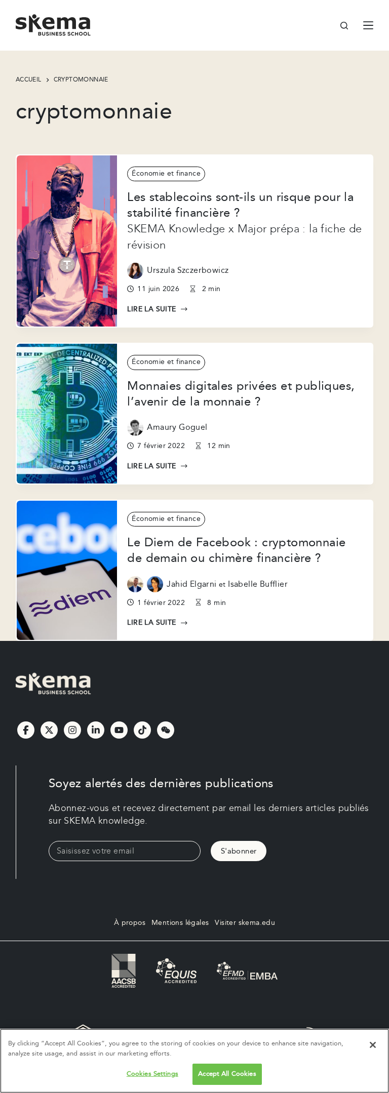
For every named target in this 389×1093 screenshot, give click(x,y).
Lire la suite (151, 309)
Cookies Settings (152, 1074)
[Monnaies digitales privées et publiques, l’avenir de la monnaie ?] (67, 413)
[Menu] (368, 25)
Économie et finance (166, 173)
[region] (194, 1061)
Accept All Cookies (227, 1074)
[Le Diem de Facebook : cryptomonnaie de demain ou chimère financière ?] (67, 570)
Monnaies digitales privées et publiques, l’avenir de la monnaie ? (241, 394)
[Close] (373, 1045)
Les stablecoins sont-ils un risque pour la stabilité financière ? (240, 205)
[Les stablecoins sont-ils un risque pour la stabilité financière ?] (67, 241)
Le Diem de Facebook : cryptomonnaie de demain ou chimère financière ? (236, 550)
